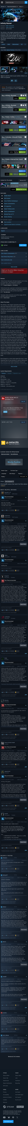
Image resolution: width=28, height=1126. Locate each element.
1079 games (7, 556)
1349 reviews (14, 493)
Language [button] (3, 473)
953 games (7, 577)
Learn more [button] (23, 245)
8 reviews (13, 577)
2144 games (7, 815)
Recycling (17, 1083)
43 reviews (7, 772)
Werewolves (15, 44)
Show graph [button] (22, 476)
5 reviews (6, 659)
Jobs (16, 1078)
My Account (18, 1099)
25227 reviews (15, 517)
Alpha (6, 555)
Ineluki (6, 813)
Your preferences (14, 454)
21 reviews (13, 618)
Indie (8, 44)
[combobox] (15, 2)
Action (3, 44)
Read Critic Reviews (14, 444)
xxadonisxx (7, 515)
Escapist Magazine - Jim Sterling (11, 285)
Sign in (2, 76)
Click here (20, 88)
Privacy (4, 1092)
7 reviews (13, 815)
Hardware (17, 1080)
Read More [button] (23, 544)
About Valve (18, 1075)
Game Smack (6, 297)
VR (21, 44)
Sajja (6, 658)
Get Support (18, 1097)
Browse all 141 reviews (14, 1056)
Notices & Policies (7, 1097)
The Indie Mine (7, 292)
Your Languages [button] (8, 481)
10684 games (7, 493)
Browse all (23, 180)
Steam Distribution (7, 1083)
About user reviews (5, 454)
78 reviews (7, 701)
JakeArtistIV (7, 771)
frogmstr (7, 576)
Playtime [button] (20, 473)
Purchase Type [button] (14, 470)
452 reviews (13, 556)
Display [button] (3, 476)
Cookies (5, 1099)
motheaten (7, 616)
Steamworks (6, 1080)
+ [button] (25, 44)
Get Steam (17, 1092)
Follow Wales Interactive (13, 408)
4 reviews (6, 744)
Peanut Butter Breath (10, 742)
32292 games (7, 517)
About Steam (6, 1075)
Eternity (6, 700)
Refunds (5, 1102)
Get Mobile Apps (8, 1121)
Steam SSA (5, 1078)
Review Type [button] (4, 470)
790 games (7, 618)
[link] (11, 130)
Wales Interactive (10, 25)
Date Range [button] (12, 473)
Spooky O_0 (8, 492)
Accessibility (6, 1094)
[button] (3, 6)
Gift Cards (5, 1085)
